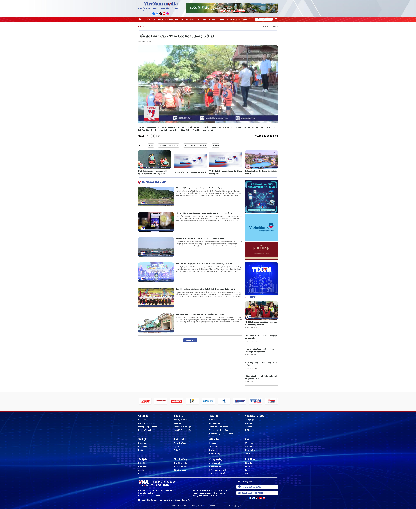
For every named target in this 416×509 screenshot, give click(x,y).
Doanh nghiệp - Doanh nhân (221, 433)
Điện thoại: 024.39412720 (252, 493)
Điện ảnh (248, 427)
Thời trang (249, 430)
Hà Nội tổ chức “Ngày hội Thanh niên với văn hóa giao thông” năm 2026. (205, 264)
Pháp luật (179, 439)
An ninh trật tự (180, 443)
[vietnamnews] (192, 401)
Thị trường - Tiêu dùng (218, 430)
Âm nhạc (248, 423)
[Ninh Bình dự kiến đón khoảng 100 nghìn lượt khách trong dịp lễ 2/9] (154, 159)
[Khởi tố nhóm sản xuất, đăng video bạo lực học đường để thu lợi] (261, 310)
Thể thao (250, 459)
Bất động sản (214, 423)
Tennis (248, 470)
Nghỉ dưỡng (143, 466)
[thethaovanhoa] (271, 401)
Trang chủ (266, 26)
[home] (139, 19)
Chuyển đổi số (215, 466)
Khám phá (142, 473)
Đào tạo (212, 443)
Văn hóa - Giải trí (255, 416)
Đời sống (142, 443)
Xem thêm (190, 340)
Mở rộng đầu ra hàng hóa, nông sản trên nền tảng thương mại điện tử (204, 213)
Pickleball (249, 466)
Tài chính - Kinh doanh (218, 427)
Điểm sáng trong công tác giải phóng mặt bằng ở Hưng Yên (200, 314)
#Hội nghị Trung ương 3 (174, 19)
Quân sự (177, 423)
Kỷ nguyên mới (144, 430)
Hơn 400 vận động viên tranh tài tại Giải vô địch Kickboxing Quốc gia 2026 (206, 289)
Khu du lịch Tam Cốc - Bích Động (195, 145)
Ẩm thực (141, 470)
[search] (257, 19)
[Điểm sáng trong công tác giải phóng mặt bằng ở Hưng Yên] (156, 323)
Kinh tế (213, 416)
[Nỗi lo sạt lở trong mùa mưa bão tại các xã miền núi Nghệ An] (156, 197)
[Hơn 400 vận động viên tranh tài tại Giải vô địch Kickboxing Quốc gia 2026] (156, 298)
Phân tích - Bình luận (182, 427)
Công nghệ (215, 459)
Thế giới (179, 416)
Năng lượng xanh (181, 466)
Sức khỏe (249, 443)
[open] (276, 19)
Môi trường (180, 459)
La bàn (247, 453)
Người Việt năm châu (182, 430)
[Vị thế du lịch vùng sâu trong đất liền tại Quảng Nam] (225, 159)
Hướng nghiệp (215, 453)
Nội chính (142, 420)
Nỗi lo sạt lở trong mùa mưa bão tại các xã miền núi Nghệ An (200, 188)
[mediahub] (223, 401)
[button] (260, 293)
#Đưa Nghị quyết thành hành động (211, 19)
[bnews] (176, 401)
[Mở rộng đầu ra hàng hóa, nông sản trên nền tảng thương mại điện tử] (156, 222)
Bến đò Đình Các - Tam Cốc (168, 145)
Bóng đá (248, 463)
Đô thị (140, 450)
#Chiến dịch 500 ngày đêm (237, 19)
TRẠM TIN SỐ (157, 19)
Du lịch (141, 26)
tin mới (252, 297)
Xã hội (142, 439)
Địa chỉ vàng (250, 450)
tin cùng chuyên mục (154, 182)
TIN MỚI (146, 19)
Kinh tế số (213, 420)
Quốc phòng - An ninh (147, 427)
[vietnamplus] (144, 401)
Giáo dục (214, 439)
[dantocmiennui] (208, 401)
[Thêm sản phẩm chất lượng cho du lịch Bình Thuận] (261, 159)
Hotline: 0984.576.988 (251, 487)
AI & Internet (214, 463)
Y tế (247, 439)
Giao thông (142, 446)
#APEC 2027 (190, 19)
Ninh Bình (216, 145)
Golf (246, 473)
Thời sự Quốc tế (180, 420)
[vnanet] (239, 401)
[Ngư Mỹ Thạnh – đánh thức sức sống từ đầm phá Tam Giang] (156, 247)
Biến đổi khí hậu (180, 463)
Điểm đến (142, 463)
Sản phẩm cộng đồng (218, 473)
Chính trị (143, 416)
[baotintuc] (255, 401)
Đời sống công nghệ (217, 470)
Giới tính (248, 446)
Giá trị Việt (249, 420)
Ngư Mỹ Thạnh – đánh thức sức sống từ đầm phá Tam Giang (200, 238)
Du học (212, 450)
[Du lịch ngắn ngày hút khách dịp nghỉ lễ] (190, 160)
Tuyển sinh (214, 446)
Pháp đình (178, 450)
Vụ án (176, 446)
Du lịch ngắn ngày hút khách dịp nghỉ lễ (190, 172)
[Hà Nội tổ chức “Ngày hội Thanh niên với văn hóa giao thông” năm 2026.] (156, 272)
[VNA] (153, 13)
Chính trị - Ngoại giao (147, 423)
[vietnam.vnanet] (160, 401)
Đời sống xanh (180, 470)
